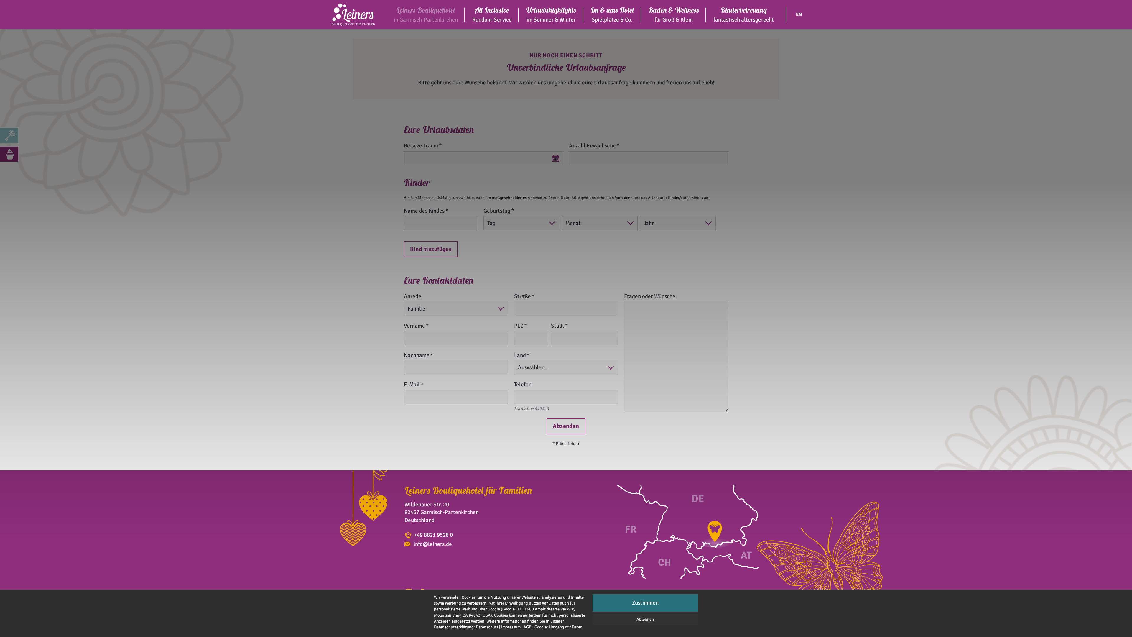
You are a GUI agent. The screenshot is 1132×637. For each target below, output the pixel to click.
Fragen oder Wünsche (649, 296)
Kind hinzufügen (430, 249)
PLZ (519, 325)
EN (799, 14)
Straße (522, 296)
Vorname (414, 325)
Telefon (523, 384)
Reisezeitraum (421, 145)
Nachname (417, 355)
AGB (528, 627)
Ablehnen (645, 619)
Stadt (557, 325)
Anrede (412, 296)
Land (520, 355)
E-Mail (412, 384)
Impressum (511, 627)
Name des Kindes (424, 210)
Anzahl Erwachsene (592, 145)
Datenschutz (487, 627)
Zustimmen (645, 602)
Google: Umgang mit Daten (558, 627)
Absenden (566, 426)
